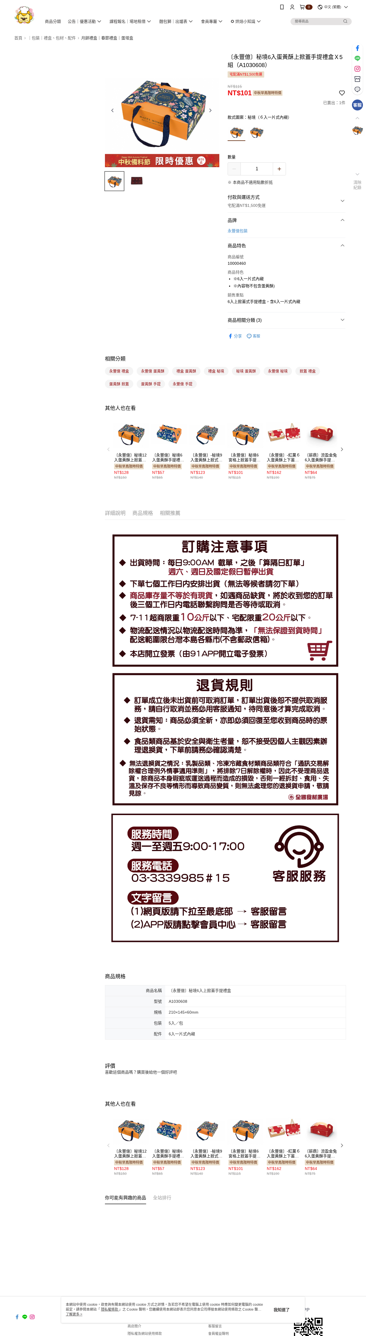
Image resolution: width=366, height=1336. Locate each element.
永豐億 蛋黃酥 (152, 371)
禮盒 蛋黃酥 (186, 371)
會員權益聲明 (218, 1334)
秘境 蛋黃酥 (246, 371)
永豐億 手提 (182, 384)
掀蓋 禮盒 (308, 371)
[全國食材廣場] (24, 15)
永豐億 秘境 (278, 371)
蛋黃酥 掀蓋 (119, 384)
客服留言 (215, 1326)
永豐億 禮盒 (119, 371)
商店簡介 (134, 1326)
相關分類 (115, 359)
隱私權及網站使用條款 (145, 1334)
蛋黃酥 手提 (151, 384)
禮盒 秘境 (216, 371)
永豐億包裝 (238, 231)
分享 (238, 336)
